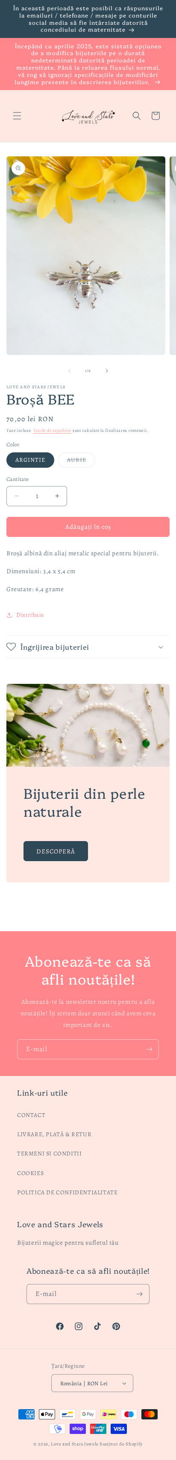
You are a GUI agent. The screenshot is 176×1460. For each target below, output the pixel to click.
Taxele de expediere (52, 430)
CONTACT (31, 1115)
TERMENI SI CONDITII (49, 1153)
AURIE (81, 461)
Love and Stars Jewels (74, 1444)
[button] (17, 115)
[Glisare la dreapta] (106, 370)
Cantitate (17, 479)
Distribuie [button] (30, 615)
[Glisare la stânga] (69, 370)
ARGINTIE (30, 460)
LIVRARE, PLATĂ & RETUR (54, 1134)
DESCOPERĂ (55, 851)
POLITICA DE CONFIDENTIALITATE (67, 1192)
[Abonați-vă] (149, 1049)
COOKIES (30, 1173)
